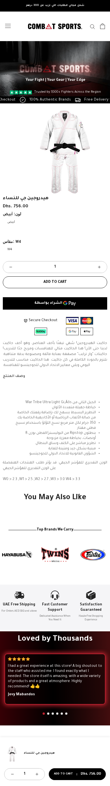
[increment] (99, 267)
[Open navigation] (8, 26)
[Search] (92, 26)
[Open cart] (102, 26)
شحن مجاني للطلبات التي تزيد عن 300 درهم (55, 5)
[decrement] (10, 267)
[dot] (44, 713)
